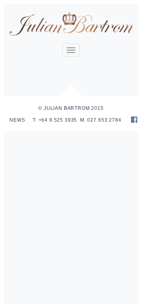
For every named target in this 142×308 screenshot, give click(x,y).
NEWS (17, 120)
